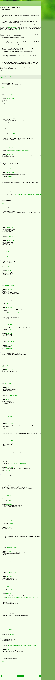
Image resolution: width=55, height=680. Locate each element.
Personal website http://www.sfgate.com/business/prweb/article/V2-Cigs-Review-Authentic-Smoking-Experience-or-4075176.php (22, 597)
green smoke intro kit (11, 523)
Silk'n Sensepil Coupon (8, 383)
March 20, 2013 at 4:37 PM (9, 440)
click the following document (14, 319)
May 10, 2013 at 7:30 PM (9, 638)
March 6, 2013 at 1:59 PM (9, 345)
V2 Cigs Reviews (7, 247)
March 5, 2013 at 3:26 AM (9, 316)
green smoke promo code (10, 563)
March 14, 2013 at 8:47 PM (9, 423)
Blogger (22, 679)
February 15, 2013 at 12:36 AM (10, 98)
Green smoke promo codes (12, 572)
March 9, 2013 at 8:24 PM (9, 409)
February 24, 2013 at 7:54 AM (9, 218)
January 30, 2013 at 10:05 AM (9, 82)
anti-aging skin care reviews (14, 122)
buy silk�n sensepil (11, 531)
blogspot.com (9, 158)
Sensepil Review (8, 428)
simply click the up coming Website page (14, 94)
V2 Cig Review (10, 320)
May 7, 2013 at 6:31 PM (9, 629)
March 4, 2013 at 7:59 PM (9, 307)
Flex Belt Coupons (12, 634)
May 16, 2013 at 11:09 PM (9, 657)
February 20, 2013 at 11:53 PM (10, 199)
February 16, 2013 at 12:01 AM (10, 115)
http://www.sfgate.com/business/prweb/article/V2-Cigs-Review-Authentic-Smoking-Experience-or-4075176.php (19, 454)
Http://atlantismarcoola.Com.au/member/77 (12, 547)
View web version (20, 677)
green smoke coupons (9, 556)
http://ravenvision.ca (7, 447)
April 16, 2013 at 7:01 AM (9, 593)
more (8, 411)
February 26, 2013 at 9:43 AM (9, 251)
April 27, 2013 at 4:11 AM (9, 621)
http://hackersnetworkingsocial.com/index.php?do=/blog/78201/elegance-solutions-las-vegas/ (18, 150)
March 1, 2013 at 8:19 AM (9, 260)
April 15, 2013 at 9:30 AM (9, 576)
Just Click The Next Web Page (12, 111)
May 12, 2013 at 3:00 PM (9, 649)
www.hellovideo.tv (8, 266)
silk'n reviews (9, 329)
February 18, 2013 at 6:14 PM (9, 154)
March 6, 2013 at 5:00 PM (9, 352)
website (7, 103)
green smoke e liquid (10, 491)
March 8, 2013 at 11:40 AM (9, 369)
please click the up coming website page (10, 436)
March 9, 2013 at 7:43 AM (9, 387)
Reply (3, 87)
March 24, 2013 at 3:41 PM (9, 458)
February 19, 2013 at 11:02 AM (10, 172)
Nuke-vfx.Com (7, 606)
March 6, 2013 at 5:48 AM (9, 333)
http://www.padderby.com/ (10, 303)
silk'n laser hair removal (12, 133)
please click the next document (12, 341)
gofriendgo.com (11, 236)
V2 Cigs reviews (10, 86)
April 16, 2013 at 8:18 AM (9, 601)
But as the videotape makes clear (12, 27)
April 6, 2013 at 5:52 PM (9, 512)
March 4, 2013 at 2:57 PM (9, 289)
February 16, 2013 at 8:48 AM (9, 137)
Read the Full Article (11, 284)
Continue (6, 223)
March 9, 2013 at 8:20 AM (9, 399)
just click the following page (10, 589)
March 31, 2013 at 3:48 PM (9, 481)
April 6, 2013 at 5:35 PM (9, 504)
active (8, 516)
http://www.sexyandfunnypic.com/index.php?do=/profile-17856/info (18, 463)
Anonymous (8, 256)
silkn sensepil (8, 405)
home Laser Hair (8, 123)
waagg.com (10, 382)
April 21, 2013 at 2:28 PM (9, 610)
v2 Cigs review (9, 143)
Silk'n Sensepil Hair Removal (10, 104)
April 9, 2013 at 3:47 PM (9, 535)
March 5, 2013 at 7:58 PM (9, 324)
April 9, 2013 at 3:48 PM (9, 551)
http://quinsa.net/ (11, 653)
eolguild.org (9, 500)
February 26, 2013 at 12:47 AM (10, 240)
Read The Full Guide (9, 348)
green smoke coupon (7, 470)
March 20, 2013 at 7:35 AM (9, 432)
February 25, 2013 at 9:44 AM (9, 227)
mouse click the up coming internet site (10, 285)
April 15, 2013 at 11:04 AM (9, 586)
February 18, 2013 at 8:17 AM (9, 147)
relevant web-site (11, 222)
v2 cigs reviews (11, 277)
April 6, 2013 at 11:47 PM (9, 520)
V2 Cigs (7, 365)
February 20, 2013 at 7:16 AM (9, 188)
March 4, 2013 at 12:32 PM (9, 281)
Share (2, 77)
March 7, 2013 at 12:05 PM (9, 359)
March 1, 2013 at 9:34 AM (9, 270)
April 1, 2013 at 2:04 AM (9, 495)
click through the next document (13, 395)
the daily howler (5, 3)
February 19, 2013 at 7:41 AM (9, 162)
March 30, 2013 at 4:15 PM (9, 467)
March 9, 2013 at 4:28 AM (9, 378)
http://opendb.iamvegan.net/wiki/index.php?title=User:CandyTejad (14, 177)
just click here (18, 29)
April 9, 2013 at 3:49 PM (9, 567)
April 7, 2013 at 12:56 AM (9, 527)
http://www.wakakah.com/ (10, 176)
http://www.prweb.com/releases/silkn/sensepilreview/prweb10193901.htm (17, 312)
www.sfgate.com (10, 168)
